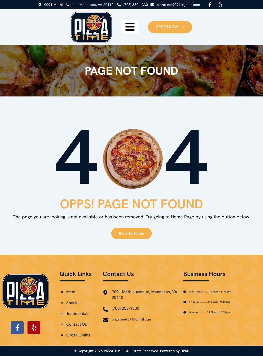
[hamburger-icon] (130, 27)
